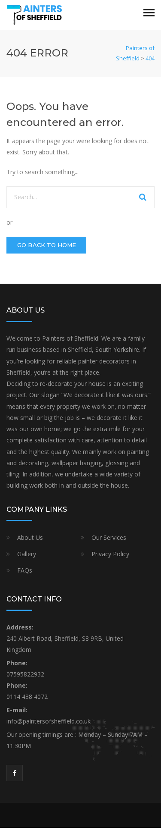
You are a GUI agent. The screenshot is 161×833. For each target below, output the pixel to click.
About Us (30, 537)
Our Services (108, 537)
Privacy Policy (110, 554)
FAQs (24, 570)
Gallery (26, 554)
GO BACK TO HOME (46, 244)
